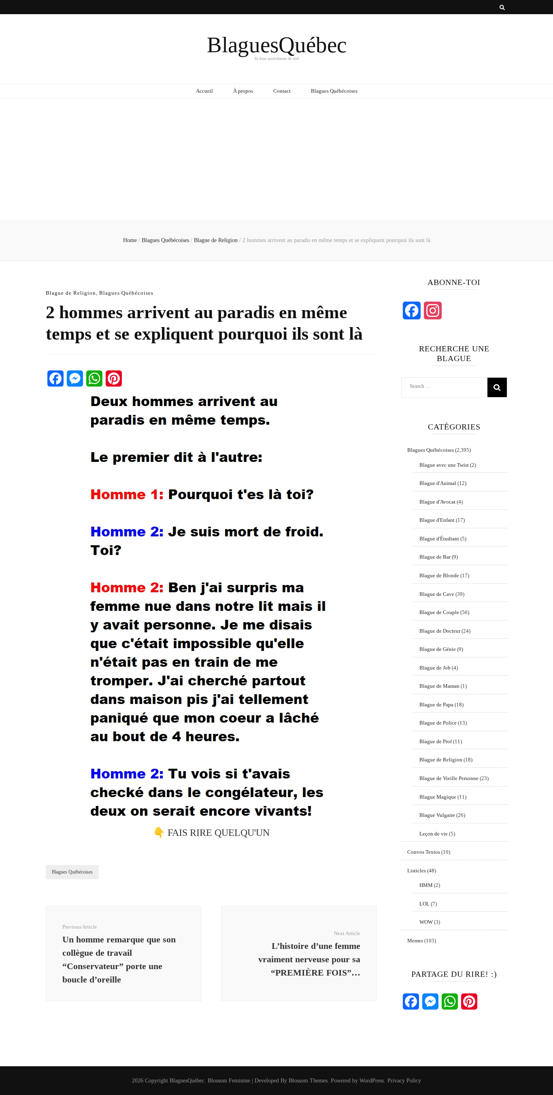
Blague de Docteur (439, 631)
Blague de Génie (437, 649)
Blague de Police (438, 723)
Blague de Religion (71, 293)
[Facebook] (55, 378)
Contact (282, 91)
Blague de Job (435, 668)
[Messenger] (75, 378)
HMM (426, 885)
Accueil (204, 91)
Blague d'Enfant (437, 520)
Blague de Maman (439, 686)
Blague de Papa (436, 705)
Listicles (416, 870)
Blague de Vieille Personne (449, 778)
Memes (415, 941)
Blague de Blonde (439, 575)
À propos (243, 91)
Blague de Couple (439, 612)
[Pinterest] (113, 378)
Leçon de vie (433, 834)
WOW (426, 922)
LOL (424, 904)
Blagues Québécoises (334, 91)
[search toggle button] (502, 7)
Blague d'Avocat (437, 502)
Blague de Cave (436, 594)
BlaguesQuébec (277, 44)
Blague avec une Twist (444, 465)
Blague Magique (437, 797)
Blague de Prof (435, 741)
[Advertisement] (276, 159)
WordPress (371, 1081)
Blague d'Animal (437, 483)
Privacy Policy (404, 1081)
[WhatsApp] (94, 378)
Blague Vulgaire (437, 815)
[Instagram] (432, 310)
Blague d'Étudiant (439, 539)
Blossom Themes (308, 1081)
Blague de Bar (435, 557)
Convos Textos (423, 852)
